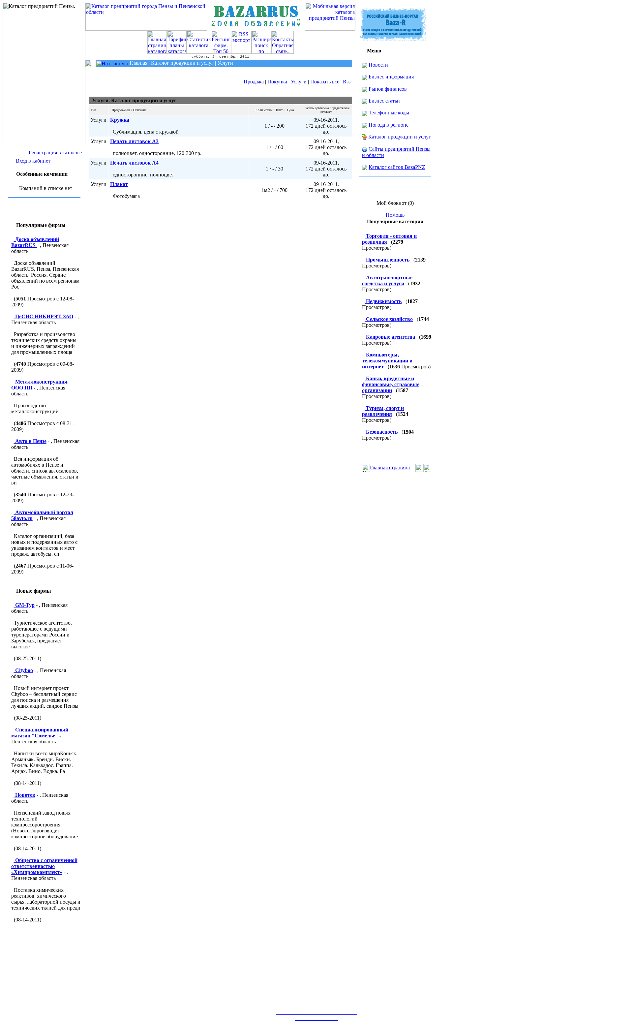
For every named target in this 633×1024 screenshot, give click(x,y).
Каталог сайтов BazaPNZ (397, 167)
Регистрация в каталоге (55, 152)
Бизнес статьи (384, 101)
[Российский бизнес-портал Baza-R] (393, 39)
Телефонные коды (389, 112)
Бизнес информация (391, 76)
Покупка (277, 81)
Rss (346, 81)
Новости (378, 65)
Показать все (324, 81)
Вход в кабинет (33, 161)
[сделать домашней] (419, 468)
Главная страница (390, 467)
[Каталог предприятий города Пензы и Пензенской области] (146, 29)
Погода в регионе (388, 125)
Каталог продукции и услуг (399, 137)
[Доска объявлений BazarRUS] (256, 29)
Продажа (254, 81)
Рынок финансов (388, 89)
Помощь (395, 215)
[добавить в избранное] (427, 468)
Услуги (299, 81)
